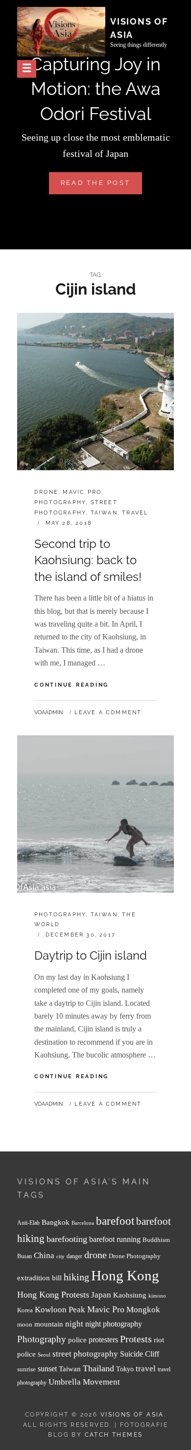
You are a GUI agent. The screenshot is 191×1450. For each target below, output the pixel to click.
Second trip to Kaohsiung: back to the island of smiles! (88, 560)
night (74, 1324)
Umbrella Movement (84, 1382)
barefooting (67, 1239)
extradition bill (39, 1278)
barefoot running (115, 1239)
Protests (136, 1338)
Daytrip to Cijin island (90, 955)
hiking (76, 1276)
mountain (48, 1324)
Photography (60, 502)
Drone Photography (135, 1256)
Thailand (98, 1368)
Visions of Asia (132, 1414)
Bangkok (56, 1222)
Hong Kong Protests (53, 1294)
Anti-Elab (28, 1223)
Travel (135, 513)
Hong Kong (125, 1275)
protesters (103, 1339)
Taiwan (104, 513)
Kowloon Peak (60, 1309)
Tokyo (125, 1369)
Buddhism (156, 1240)
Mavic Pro (82, 492)
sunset (47, 1368)
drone (95, 1254)
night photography (113, 1324)
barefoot (115, 1221)
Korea (25, 1310)
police (77, 1340)
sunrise (26, 1369)
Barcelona (83, 1223)
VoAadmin (48, 712)
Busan (24, 1256)
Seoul (44, 1355)
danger (74, 1256)
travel (146, 1368)
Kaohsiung (129, 1295)
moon (24, 1324)
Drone (46, 492)
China (44, 1255)
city (60, 1256)
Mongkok (143, 1309)
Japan (101, 1294)
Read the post (101, 186)
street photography (85, 1354)
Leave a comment (108, 712)
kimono (157, 1296)
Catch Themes (114, 1434)
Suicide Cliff (139, 1354)
